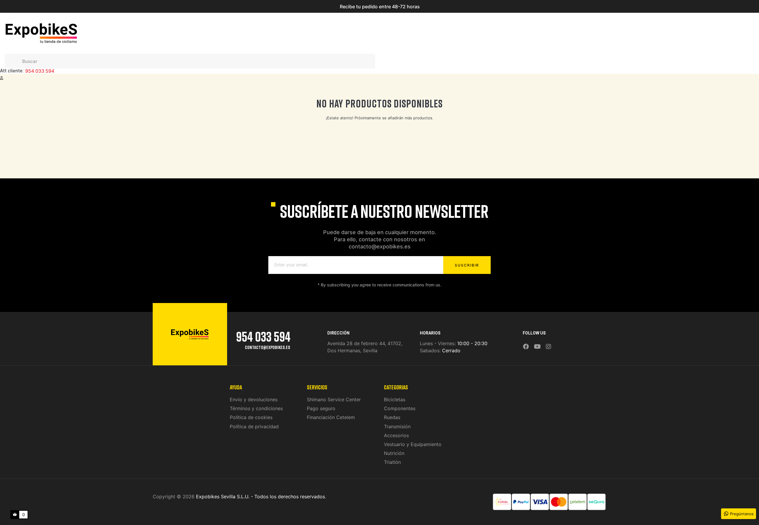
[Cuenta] (1, 78)
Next (449, 6)
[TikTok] (556, 342)
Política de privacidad (254, 426)
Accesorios (396, 435)
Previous (310, 6)
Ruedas (392, 417)
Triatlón (392, 462)
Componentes (399, 408)
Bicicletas (394, 399)
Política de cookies (251, 417)
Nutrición (394, 453)
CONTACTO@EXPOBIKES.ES (267, 347)
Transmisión (397, 426)
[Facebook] (526, 347)
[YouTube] (537, 347)
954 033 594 (39, 71)
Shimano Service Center (334, 399)
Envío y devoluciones (254, 399)
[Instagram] (548, 347)
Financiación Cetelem (331, 417)
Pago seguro (321, 408)
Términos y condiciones (256, 408)
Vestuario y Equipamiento (412, 444)
